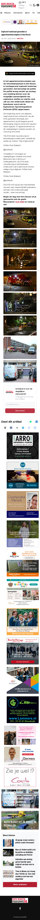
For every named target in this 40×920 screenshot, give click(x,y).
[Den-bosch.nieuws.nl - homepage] (9, 5)
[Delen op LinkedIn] (36, 422)
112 (33, 13)
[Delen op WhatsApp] (30, 422)
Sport (27, 13)
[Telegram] (23, 428)
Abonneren (20, 411)
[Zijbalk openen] (1, 13)
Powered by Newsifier (20, 917)
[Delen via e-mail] (35, 428)
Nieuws (7, 13)
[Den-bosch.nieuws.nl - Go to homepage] (20, 900)
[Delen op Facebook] (11, 428)
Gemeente (17, 13)
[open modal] (38, 5)
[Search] (30, 5)
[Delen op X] (17, 428)
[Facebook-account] (20, 908)
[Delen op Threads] (5, 428)
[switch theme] (34, 5)
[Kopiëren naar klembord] (29, 428)
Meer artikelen (20, 885)
